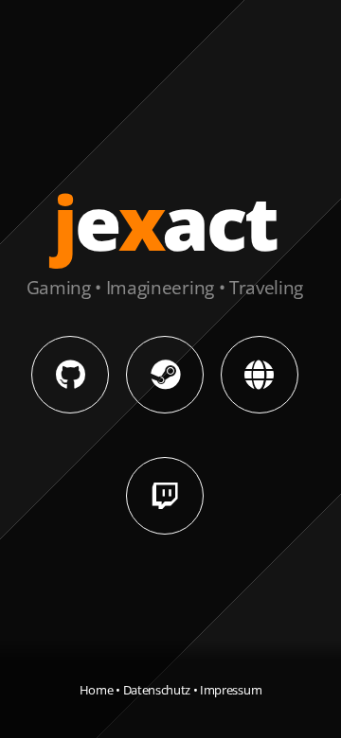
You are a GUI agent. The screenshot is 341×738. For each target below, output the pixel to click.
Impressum (230, 689)
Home (97, 689)
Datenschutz (156, 689)
